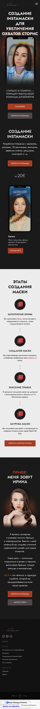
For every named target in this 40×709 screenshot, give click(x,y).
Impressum (5, 641)
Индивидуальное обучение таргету (12, 656)
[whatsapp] (11, 636)
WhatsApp (5, 671)
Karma (11, 236)
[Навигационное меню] (36, 4)
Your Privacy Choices (18, 702)
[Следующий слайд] (38, 220)
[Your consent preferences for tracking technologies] (28, 705)
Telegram (4, 674)
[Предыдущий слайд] (2, 220)
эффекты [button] (31, 358)
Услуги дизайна (6, 663)
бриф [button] (19, 319)
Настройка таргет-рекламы (9, 659)
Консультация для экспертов (10, 650)
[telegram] (7, 636)
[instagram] (3, 636)
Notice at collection (11, 706)
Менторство (5, 653)
